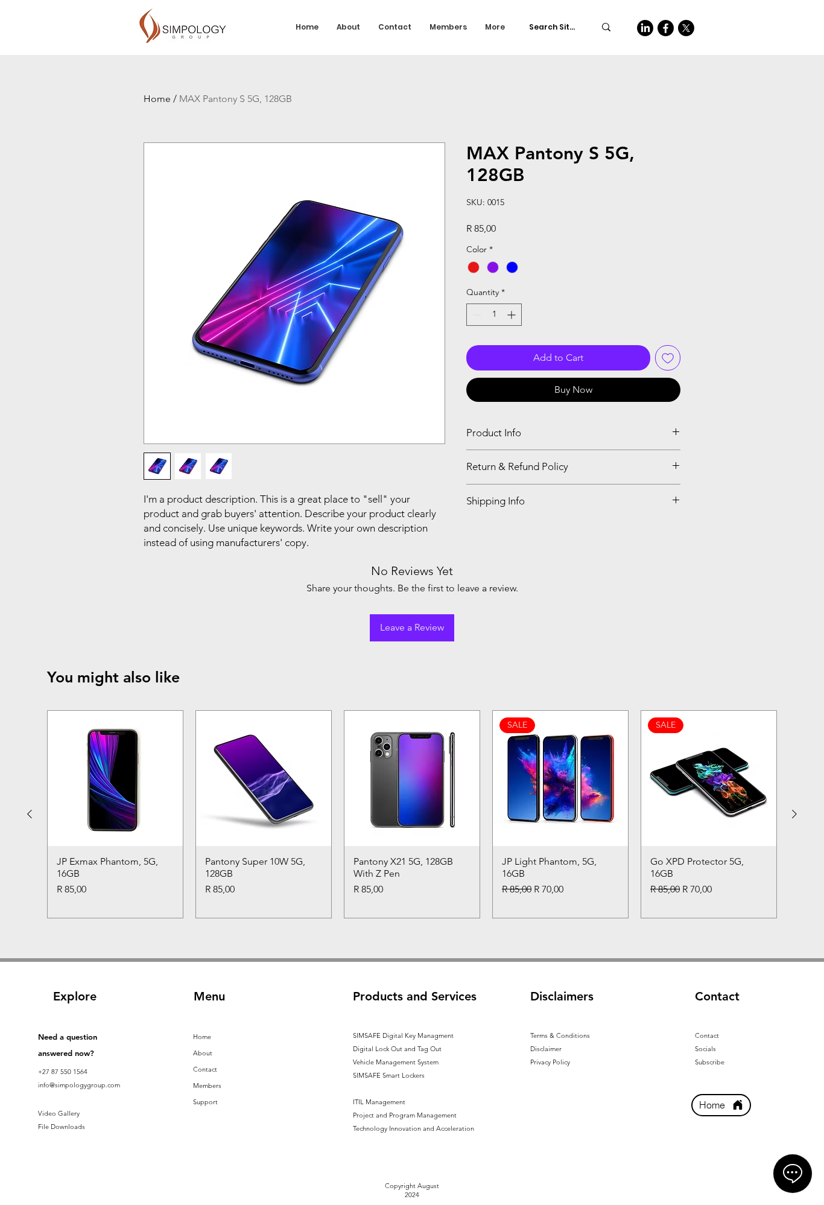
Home (157, 98)
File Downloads (61, 1126)
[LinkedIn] (645, 28)
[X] (686, 28)
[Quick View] (115, 778)
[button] (379, 1102)
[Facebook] (666, 28)
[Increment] (512, 314)
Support (205, 1102)
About (202, 1053)
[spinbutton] (494, 314)
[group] (412, 814)
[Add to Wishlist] (667, 357)
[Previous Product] (29, 814)
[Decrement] (475, 314)
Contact (205, 1069)
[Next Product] (794, 814)
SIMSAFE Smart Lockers (389, 1075)
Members (207, 1085)
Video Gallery (59, 1113)
